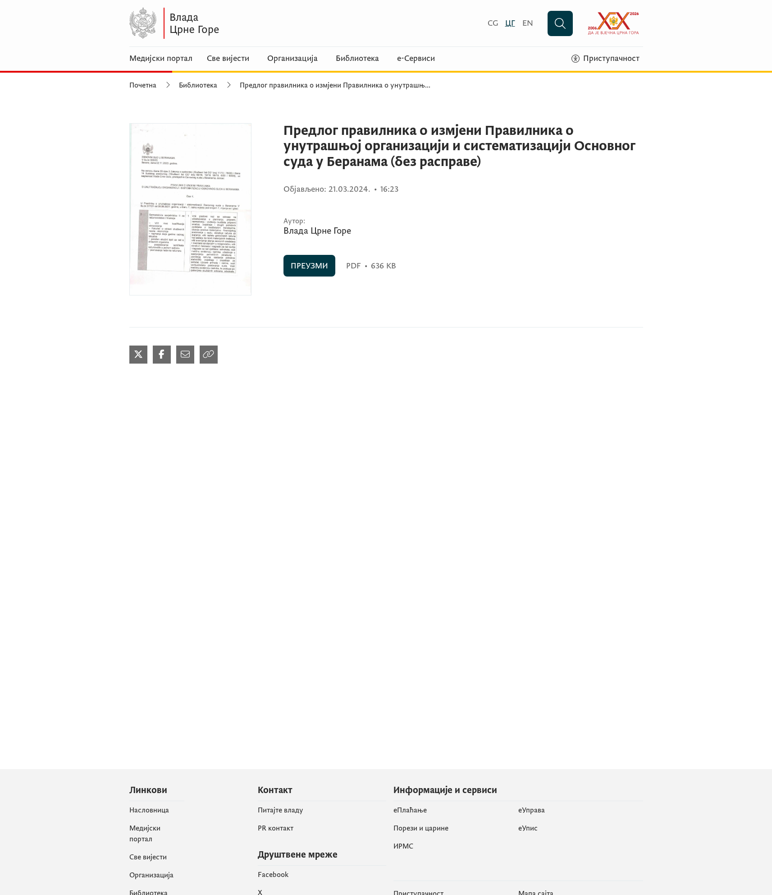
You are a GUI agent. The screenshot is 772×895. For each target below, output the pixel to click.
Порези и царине (420, 828)
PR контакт (275, 828)
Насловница (149, 810)
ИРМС (403, 846)
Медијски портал (160, 58)
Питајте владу (280, 810)
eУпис (528, 828)
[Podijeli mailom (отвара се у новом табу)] (185, 355)
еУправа (531, 810)
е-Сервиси (416, 58)
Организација (292, 58)
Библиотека (357, 58)
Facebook (273, 874)
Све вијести (228, 58)
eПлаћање (410, 810)
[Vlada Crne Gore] (217, 23)
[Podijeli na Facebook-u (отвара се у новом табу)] (162, 355)
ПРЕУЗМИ (309, 266)
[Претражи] (560, 23)
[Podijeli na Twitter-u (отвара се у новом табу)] (138, 355)
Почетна (142, 85)
